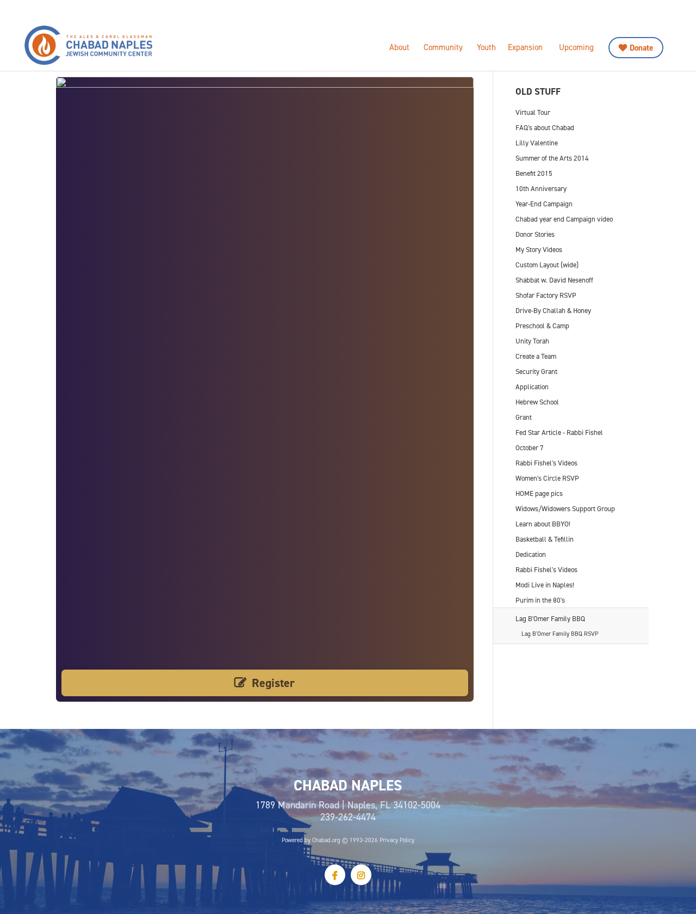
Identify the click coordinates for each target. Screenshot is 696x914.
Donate (641, 47)
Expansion (525, 47)
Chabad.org (326, 840)
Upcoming (576, 47)
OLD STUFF (538, 91)
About (399, 47)
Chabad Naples (116, 45)
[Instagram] (361, 874)
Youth (486, 47)
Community (443, 47)
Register (273, 683)
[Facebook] (335, 874)
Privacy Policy (397, 840)
